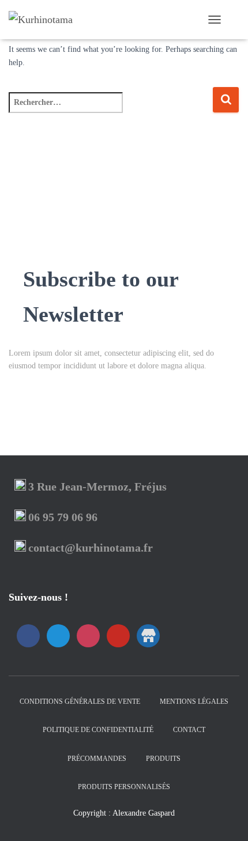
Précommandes (96, 759)
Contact (189, 730)
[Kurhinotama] (45, 19)
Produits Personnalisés (124, 787)
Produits (163, 759)
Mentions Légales (194, 701)
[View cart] (234, 19)
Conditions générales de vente (80, 701)
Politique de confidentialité (98, 730)
